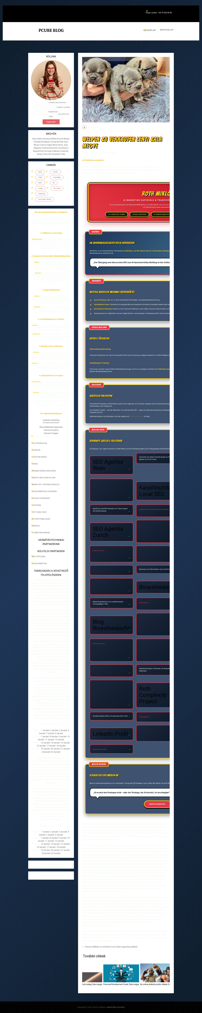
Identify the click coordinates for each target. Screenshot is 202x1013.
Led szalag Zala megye (92, 984)
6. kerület (59, 733)
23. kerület (55, 752)
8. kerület (54, 736)
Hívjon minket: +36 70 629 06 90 (159, 13)
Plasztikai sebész (39, 457)
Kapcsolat (167, 30)
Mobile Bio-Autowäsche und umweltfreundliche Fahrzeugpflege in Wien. (108, 603)
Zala (63, 154)
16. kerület (41, 746)
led (54, 183)
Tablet (40, 177)
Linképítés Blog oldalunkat (57, 102)
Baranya (47, 139)
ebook (40, 172)
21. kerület (65, 749)
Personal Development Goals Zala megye (121, 984)
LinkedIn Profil (110, 734)
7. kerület (45, 736)
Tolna (45, 154)
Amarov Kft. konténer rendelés (45, 485)
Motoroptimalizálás (41, 519)
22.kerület (46, 752)
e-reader (55, 172)
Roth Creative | (109, 1007)
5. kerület (50, 733)
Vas (50, 154)
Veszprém (56, 154)
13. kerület (45, 743)
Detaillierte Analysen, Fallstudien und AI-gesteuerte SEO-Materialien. (157, 670)
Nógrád (36, 151)
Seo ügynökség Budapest (51, 423)
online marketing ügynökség (44, 491)
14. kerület (55, 743)
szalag (40, 188)
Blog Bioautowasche (112, 625)
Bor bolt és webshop (41, 498)
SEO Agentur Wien (108, 465)
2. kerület (54, 730)
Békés (54, 139)
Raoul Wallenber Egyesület (51, 427)
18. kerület (61, 746)
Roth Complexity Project (153, 695)
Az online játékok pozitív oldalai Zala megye (159, 984)
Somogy (48, 151)
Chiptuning (36, 505)
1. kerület (45, 730)
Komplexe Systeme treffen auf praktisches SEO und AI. (110, 716)
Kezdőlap (150, 30)
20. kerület (55, 749)
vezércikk (36, 450)
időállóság (41, 194)
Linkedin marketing (51, 420)
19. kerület (45, 749)
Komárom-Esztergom (58, 148)
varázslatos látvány (44, 199)
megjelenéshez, (53, 112)
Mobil (40, 183)
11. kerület (49, 739)
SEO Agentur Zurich (108, 532)
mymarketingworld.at (136, 416)
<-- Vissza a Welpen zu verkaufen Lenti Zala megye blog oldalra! (109, 947)
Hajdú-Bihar (52, 145)
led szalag (57, 188)
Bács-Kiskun (38, 139)
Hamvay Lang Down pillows (43, 478)
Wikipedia (36, 526)
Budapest (46, 142)
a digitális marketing (63, 107)
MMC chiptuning (38, 557)
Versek (35, 464)
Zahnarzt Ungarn (51, 433)
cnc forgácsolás (39, 443)
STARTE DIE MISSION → (158, 804)
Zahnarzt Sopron (51, 430)
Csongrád (55, 142)
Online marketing (39, 564)
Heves (60, 145)
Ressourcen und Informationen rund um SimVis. (154, 569)
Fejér (61, 142)
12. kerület (59, 739)
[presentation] (165, 972)
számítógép (57, 177)
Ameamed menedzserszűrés (44, 471)
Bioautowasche (158, 587)
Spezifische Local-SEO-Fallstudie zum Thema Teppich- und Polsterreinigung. (110, 510)
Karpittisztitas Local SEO (156, 490)
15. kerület (65, 743)
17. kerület (51, 746)
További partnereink (41, 533)
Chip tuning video (39, 512)
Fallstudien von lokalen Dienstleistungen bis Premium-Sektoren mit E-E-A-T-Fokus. (157, 458)
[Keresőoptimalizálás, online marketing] (51, 34)
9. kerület (63, 736)
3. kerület (63, 730)
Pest (42, 151)
